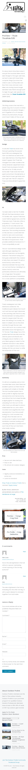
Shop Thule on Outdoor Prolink (12, 483)
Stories (4, 43)
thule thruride (22, 501)
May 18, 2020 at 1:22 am (7, 584)
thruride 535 (23, 500)
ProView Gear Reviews (20, 41)
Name (4, 636)
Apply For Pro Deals (8, 712)
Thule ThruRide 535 (18, 94)
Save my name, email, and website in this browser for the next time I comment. (13, 664)
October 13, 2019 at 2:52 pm (8, 559)
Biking (12, 41)
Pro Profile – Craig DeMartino (14, 533)
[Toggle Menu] (25, 16)
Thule (11, 149)
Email (4, 644)
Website (4, 652)
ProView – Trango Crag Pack (14, 517)
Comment (6, 615)
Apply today (13, 485)
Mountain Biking (19, 498)
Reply (24, 551)
